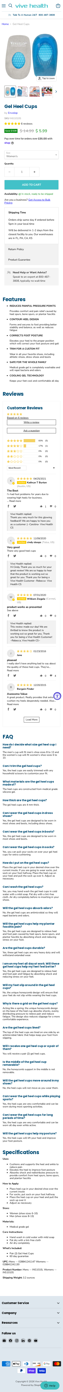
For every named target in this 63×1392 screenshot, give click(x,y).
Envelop (13, 113)
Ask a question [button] (31, 430)
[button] (12, 123)
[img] (25, 478)
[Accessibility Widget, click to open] (57, 696)
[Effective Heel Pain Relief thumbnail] (34, 91)
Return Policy (16, 249)
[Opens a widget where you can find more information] (49, 1386)
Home (5, 24)
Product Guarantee (19, 259)
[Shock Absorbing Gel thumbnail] (46, 91)
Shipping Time (17, 212)
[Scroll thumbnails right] (55, 91)
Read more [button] (15, 501)
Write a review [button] (31, 422)
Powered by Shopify (31, 1385)
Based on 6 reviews (18, 417)
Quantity (9, 164)
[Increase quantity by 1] (34, 172)
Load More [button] (31, 719)
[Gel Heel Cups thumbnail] (10, 91)
